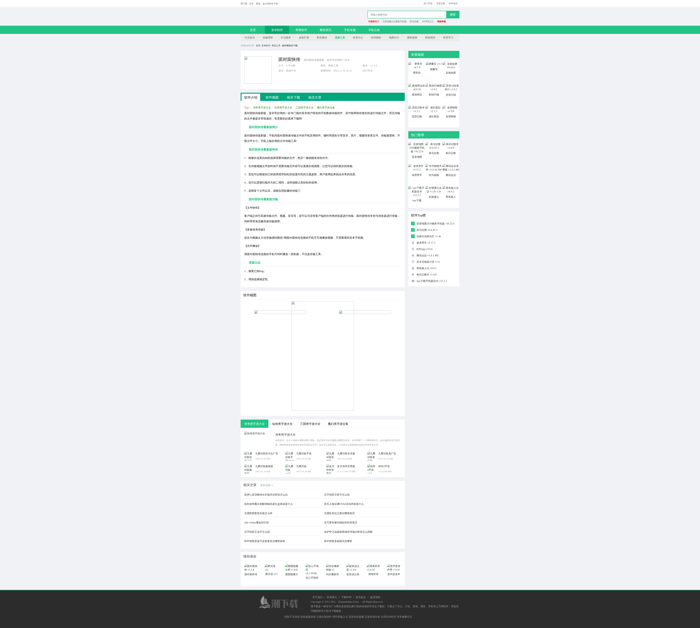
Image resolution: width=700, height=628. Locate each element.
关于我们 (317, 597)
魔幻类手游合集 (326, 107)
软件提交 (453, 3)
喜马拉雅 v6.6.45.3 (427, 230)
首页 (253, 30)
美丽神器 (441, 21)
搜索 (453, 14)
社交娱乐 (250, 37)
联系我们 (332, 597)
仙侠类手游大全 (283, 107)
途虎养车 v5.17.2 (426, 242)
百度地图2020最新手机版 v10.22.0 (435, 223)
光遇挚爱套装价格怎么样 (258, 513)
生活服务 (286, 37)
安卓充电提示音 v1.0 (428, 261)
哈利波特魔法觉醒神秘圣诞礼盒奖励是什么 (268, 504)
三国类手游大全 (305, 107)
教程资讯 (325, 30)
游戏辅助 (376, 37)
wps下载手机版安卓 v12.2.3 (432, 281)
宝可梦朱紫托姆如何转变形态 (340, 522)
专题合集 (440, 3)
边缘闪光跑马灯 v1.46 (429, 236)
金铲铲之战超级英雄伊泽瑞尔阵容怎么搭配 (348, 531)
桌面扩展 (304, 37)
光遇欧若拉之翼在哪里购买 (339, 513)
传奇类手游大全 (262, 107)
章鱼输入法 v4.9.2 (427, 268)
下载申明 (346, 597)
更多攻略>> (266, 485)
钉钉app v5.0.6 (425, 249)
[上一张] (274, 355)
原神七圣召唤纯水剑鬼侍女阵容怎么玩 (266, 494)
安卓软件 (277, 30)
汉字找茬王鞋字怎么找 (337, 494)
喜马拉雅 (414, 21)
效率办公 (358, 37)
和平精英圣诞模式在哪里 (338, 541)
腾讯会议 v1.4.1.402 (428, 255)
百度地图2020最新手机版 (394, 21)
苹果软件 (301, 30)
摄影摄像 (412, 37)
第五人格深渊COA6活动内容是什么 (344, 504)
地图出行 (394, 37)
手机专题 (350, 30)
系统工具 (340, 37)
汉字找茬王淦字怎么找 (257, 531)
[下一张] (370, 355)
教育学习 (448, 37)
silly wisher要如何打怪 (256, 522)
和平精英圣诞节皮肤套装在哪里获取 (264, 541)
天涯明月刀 (373, 21)
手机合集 (374, 30)
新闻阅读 (430, 37)
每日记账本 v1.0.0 (427, 274)
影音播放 (322, 37)
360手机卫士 (428, 21)
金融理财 (268, 37)
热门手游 (428, 3)
